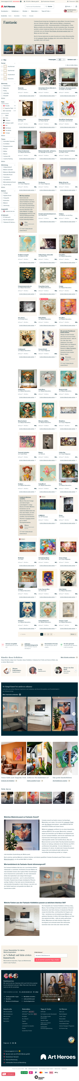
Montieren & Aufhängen (12, 1001)
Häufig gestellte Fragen (12, 996)
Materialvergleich (9, 859)
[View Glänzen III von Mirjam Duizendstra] (17, 711)
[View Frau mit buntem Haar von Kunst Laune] (44, 709)
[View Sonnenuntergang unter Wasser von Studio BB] (69, 704)
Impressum (64, 1068)
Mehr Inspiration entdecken (10, 694)
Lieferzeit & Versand (29, 999)
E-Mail (71, 11)
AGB (26, 1068)
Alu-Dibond (48, 824)
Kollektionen (15, 11)
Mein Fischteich (71, 348)
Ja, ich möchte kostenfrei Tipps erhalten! (47, 960)
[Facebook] (15, 1043)
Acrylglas (50, 38)
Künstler (25, 11)
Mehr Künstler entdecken (68, 657)
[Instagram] (10, 1043)
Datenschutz (57, 1068)
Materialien (34, 11)
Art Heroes (63, 1009)
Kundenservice (71, 10)
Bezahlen (8, 999)
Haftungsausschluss (33, 1068)
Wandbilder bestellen (29, 996)
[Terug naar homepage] (8, 6)
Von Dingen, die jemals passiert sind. (60, 31)
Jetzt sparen (8, 1074)
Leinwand (40, 38)
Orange (28, 518)
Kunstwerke (4, 11)
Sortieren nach (72, 59)
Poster (45, 38)
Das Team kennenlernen (49, 999)
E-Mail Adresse (38, 952)
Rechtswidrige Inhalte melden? (46, 1068)
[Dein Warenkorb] (76, 6)
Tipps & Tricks (46, 11)
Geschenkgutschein (29, 1001)
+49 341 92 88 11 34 (26, 992)
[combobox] (34, 7)
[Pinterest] (13, 1043)
